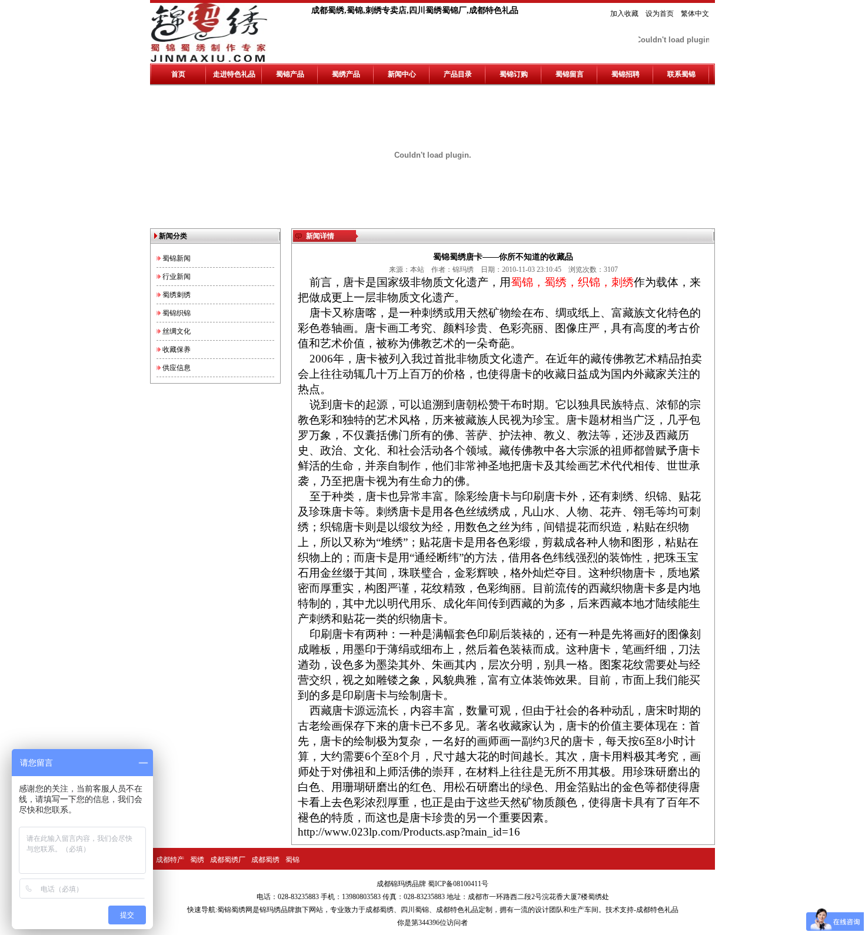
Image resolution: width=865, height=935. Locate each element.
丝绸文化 (176, 331)
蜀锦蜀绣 (231, 910)
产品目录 (458, 74)
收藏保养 (176, 349)
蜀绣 (197, 860)
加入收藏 (624, 13)
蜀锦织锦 (176, 313)
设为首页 (660, 13)
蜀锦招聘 (625, 74)
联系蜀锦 (681, 74)
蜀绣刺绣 (176, 295)
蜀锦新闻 (176, 258)
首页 (178, 74)
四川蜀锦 (415, 910)
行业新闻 (176, 276)
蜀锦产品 (290, 74)
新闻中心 (402, 74)
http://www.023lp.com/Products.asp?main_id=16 (409, 832)
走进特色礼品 (234, 74)
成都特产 (170, 860)
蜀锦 (292, 860)
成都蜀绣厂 (227, 860)
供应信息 (176, 368)
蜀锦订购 (514, 74)
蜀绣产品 (346, 74)
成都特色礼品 (457, 910)
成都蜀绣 (265, 860)
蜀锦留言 (569, 74)
